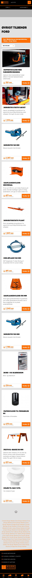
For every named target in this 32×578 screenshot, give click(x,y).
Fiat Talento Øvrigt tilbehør (22, 533)
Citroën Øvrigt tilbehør (8, 521)
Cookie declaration (9, 559)
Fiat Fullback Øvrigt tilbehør (19, 532)
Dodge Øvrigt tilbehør (18, 524)
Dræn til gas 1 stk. (12, 488)
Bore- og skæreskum (13, 373)
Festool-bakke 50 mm (13, 450)
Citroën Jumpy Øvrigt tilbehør (16, 528)
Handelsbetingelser (9, 553)
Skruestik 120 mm (11, 145)
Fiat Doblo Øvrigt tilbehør (10, 535)
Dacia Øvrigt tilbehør (19, 522)
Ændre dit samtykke (9, 562)
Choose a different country (12, 556)
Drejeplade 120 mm (12, 258)
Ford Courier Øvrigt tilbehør (16, 543)
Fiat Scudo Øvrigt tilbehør (14, 537)
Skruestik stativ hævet (15, 107)
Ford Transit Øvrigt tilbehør (19, 539)
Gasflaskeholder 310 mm (15, 296)
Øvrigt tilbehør (13, 41)
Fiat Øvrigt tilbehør (21, 521)
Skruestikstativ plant (14, 220)
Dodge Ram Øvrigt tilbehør (18, 546)
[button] (8, 45)
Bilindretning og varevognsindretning (17, 39)
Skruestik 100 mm (12, 334)
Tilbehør (5, 41)
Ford (4, 39)
